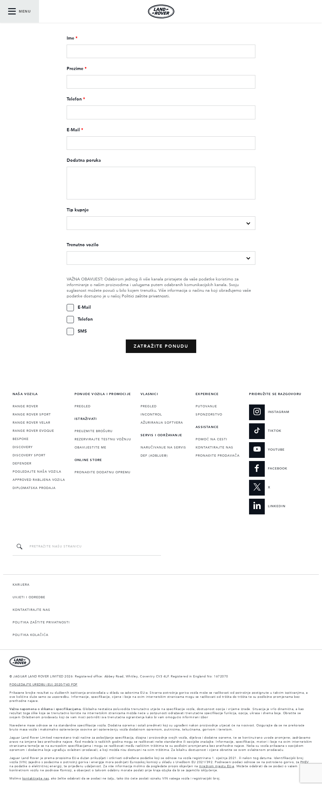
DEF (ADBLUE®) (154, 456)
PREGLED (83, 406)
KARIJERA (21, 585)
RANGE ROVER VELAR (31, 423)
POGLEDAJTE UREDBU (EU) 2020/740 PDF (43, 684)
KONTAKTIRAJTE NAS (214, 447)
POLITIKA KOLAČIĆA (30, 635)
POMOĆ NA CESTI (211, 439)
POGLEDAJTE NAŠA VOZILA (37, 472)
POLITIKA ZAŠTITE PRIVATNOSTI (41, 622)
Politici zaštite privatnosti (145, 296)
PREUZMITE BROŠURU (94, 431)
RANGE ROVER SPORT (32, 414)
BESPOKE (21, 439)
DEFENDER (22, 463)
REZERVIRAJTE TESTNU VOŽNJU (103, 439)
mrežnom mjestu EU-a (216, 766)
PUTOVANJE (206, 406)
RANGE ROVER (25, 406)
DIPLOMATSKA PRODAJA (34, 488)
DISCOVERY (23, 447)
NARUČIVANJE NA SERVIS (163, 447)
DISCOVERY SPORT (29, 455)
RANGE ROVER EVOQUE (33, 431)
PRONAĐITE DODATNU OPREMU (102, 472)
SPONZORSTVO (209, 414)
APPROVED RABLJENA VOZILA (39, 480)
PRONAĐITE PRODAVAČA (218, 456)
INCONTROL (151, 414)
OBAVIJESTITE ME (90, 447)
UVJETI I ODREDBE (29, 597)
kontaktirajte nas (35, 778)
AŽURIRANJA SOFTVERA (162, 423)
